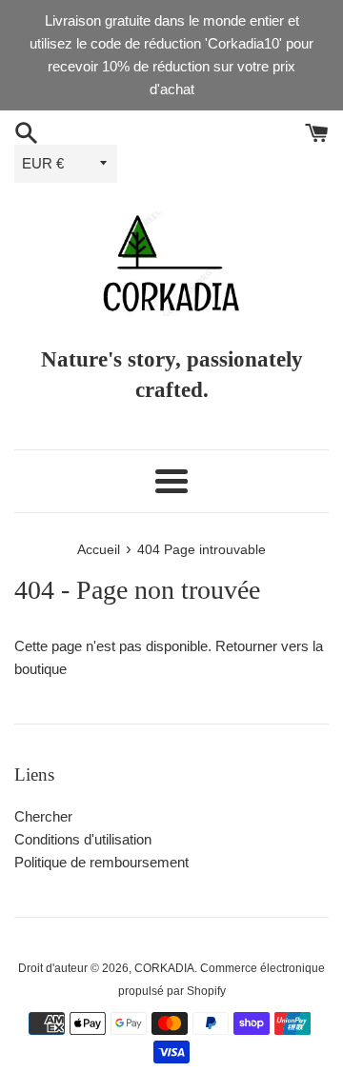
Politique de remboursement (101, 862)
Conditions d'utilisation (82, 839)
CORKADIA (164, 968)
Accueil (98, 550)
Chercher (43, 816)
